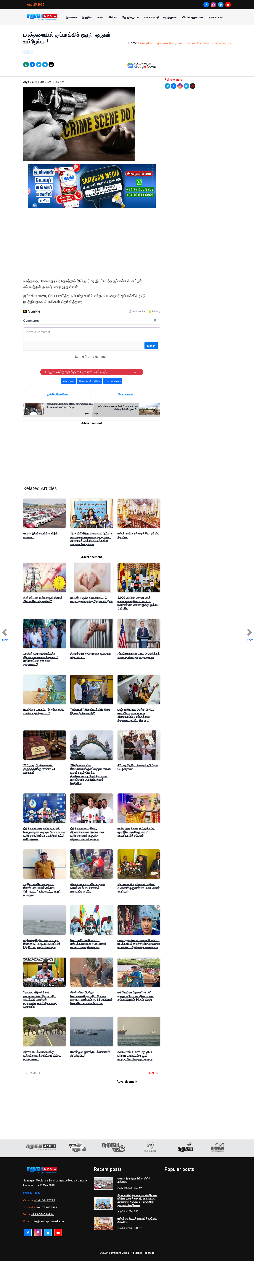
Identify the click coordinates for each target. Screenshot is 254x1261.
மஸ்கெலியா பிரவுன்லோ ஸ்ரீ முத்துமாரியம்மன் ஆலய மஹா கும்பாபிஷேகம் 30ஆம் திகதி (136, 996)
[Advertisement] (91, 246)
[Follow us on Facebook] (173, 86)
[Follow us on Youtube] (192, 86)
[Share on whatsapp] (26, 64)
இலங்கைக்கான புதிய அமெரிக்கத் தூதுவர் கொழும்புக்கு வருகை (139, 655)
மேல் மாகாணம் (222, 43)
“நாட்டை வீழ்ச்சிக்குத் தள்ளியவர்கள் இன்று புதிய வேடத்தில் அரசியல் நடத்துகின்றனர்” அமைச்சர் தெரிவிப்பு (40, 999)
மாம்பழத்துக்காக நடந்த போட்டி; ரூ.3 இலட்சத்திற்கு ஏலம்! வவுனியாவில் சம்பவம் (136, 832)
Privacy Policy (31, 1192)
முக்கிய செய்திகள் (57, 394)
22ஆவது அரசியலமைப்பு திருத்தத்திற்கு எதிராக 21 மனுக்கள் (39, 769)
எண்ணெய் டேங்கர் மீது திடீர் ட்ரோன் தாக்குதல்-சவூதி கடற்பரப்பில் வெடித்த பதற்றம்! (135, 1055)
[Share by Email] (51, 64)
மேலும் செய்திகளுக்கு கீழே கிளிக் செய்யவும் (76, 372)
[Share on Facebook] (32, 64)
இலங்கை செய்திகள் (169, 43)
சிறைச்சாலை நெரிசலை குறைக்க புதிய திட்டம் (90, 655)
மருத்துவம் (169, 17)
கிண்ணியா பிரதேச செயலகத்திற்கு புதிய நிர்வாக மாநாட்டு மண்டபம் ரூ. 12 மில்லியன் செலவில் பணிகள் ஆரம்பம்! (91, 998)
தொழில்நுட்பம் (130, 17)
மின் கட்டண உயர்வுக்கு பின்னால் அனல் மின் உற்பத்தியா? (42, 599)
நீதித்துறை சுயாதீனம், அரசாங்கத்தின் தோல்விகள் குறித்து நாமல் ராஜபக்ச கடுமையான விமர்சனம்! (87, 834)
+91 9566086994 (42, 1214)
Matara (28, 51)
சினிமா (113, 17)
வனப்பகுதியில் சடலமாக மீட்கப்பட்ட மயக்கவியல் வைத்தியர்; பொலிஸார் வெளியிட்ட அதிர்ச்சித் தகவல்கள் (139, 943)
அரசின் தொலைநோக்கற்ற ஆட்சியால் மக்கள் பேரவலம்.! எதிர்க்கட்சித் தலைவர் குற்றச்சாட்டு (40, 659)
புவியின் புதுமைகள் (192, 17)
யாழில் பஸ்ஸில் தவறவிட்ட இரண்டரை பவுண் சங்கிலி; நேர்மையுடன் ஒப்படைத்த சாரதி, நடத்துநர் (42, 889)
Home (132, 43)
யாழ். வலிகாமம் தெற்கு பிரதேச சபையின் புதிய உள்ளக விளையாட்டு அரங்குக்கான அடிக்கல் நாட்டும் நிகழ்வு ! (136, 715)
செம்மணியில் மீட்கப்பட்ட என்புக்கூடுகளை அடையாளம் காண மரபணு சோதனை (88, 943)
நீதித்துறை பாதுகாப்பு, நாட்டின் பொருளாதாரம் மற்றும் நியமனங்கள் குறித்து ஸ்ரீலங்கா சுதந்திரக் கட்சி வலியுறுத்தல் (44, 834)
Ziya (26, 82)
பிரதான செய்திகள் (197, 43)
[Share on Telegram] (45, 64)
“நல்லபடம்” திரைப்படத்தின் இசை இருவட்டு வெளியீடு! (90, 711)
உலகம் (100, 17)
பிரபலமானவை (126, 394)
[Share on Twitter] (38, 64)
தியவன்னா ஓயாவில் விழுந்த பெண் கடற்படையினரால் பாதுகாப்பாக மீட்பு (87, 887)
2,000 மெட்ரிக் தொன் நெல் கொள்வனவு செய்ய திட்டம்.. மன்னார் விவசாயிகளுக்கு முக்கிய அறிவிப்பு (138, 603)
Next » (153, 1073)
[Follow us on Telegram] (167, 86)
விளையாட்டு (151, 17)
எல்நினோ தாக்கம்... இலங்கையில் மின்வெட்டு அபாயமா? (43, 711)
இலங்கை (72, 17)
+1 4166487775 (44, 1200)
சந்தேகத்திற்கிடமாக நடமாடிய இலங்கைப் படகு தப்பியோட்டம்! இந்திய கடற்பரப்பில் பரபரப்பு (41, 943)
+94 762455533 (46, 1207)
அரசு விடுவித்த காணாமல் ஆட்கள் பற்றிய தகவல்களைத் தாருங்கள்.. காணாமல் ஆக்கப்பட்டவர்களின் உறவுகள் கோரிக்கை (91, 539)
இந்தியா (87, 17)
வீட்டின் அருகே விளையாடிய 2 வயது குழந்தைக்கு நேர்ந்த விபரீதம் (91, 599)
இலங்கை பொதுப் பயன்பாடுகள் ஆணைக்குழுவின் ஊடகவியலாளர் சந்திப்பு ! (139, 887)
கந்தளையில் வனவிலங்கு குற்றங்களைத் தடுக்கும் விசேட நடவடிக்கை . (42, 1055)
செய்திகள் (146, 43)
